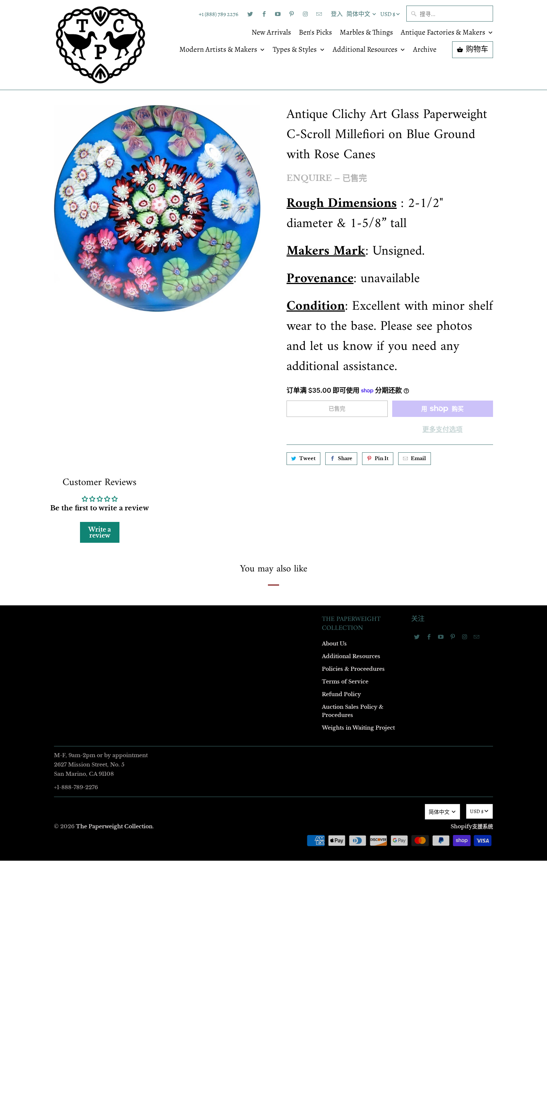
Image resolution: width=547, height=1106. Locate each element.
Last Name (179, 529)
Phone (174, 572)
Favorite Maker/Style (190, 615)
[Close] (381, 392)
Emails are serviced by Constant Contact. (227, 677)
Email (173, 444)
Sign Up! (274, 698)
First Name (179, 487)
